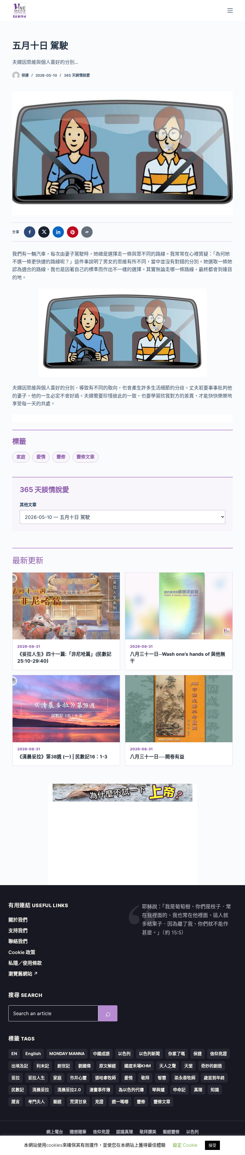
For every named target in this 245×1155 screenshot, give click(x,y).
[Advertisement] (122, 843)
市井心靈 (78, 1077)
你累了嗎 (176, 1053)
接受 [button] (212, 1145)
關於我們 (17, 920)
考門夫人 (36, 1101)
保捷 (197, 1053)
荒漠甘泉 (78, 1101)
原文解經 (107, 1065)
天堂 (188, 1065)
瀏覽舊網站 (23, 974)
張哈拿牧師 (105, 1077)
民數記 (17, 1089)
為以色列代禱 (131, 1089)
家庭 (20, 457)
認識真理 (124, 1131)
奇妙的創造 (211, 1065)
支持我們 (17, 930)
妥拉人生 (36, 1077)
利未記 (42, 1065)
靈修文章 (85, 457)
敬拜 (145, 1077)
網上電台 (54, 1131)
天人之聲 (167, 1065)
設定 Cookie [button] (185, 1145)
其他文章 (28, 504)
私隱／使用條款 (25, 963)
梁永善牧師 (184, 1077)
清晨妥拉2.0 (69, 1089)
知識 (215, 1089)
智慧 (162, 1077)
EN (14, 1053)
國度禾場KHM (137, 1065)
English (33, 1053)
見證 (99, 1101)
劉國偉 (84, 1065)
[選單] (230, 10)
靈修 (60, 457)
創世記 (63, 1065)
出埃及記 (19, 1065)
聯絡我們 (17, 941)
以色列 (124, 1053)
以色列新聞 (149, 1053)
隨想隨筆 (78, 1131)
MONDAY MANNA (67, 1053)
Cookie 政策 (21, 952)
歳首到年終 (214, 1077)
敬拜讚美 (148, 1131)
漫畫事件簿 (99, 1089)
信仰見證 (218, 1053)
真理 (198, 1089)
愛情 (40, 457)
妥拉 (15, 1077)
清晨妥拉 (40, 1089)
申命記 (179, 1089)
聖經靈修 (171, 1131)
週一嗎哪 (120, 1101)
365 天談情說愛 (77, 75)
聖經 (57, 1101)
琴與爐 (158, 1089)
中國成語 (101, 1053)
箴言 (15, 1101)
